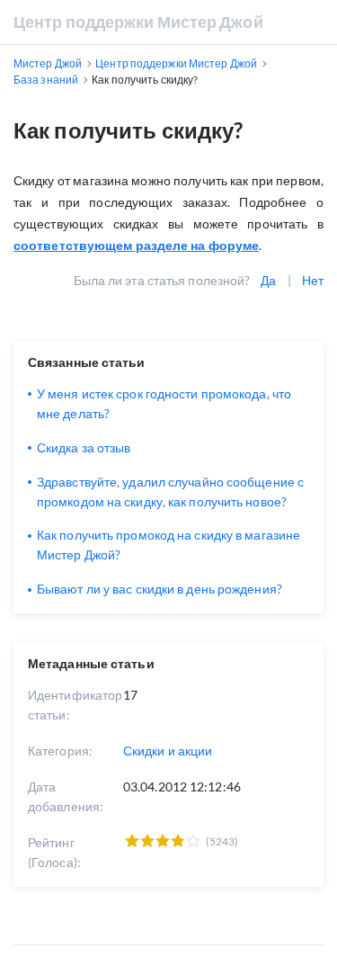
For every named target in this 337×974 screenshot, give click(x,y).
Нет (313, 280)
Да (268, 280)
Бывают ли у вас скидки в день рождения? (159, 588)
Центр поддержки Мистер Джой (138, 21)
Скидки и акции (167, 750)
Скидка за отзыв (84, 447)
